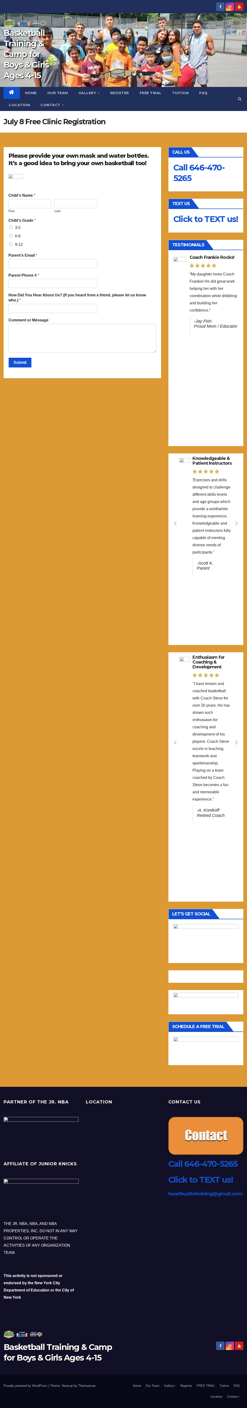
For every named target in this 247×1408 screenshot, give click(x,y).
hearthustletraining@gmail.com (205, 1194)
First (11, 211)
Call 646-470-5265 (203, 1164)
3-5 (18, 228)
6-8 (18, 236)
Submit (20, 362)
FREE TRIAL (151, 93)
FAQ (203, 93)
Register (119, 93)
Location (19, 105)
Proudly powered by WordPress (26, 1386)
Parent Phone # (23, 275)
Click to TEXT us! (205, 219)
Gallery (87, 93)
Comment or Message (28, 320)
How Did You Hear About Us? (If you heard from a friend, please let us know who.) (77, 297)
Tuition (180, 93)
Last (58, 211)
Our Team (57, 93)
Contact (51, 105)
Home (31, 93)
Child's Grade (22, 220)
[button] (239, 99)
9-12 (19, 244)
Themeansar (86, 1386)
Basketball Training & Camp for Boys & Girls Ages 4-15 (26, 54)
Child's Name (21, 195)
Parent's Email (22, 255)
